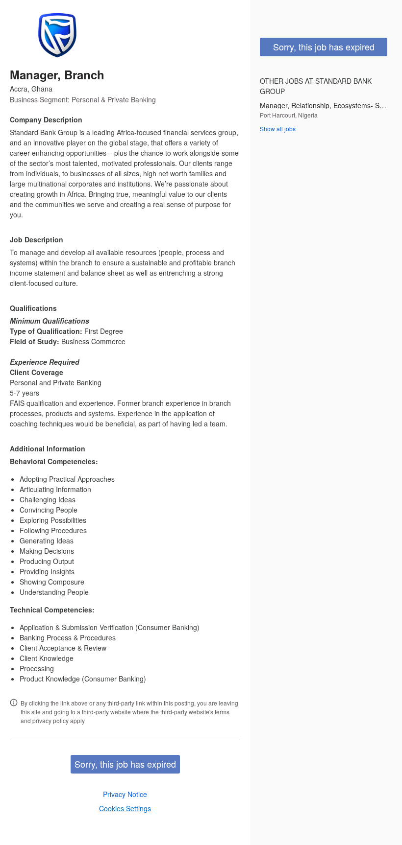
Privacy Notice (125, 794)
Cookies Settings (125, 808)
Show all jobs (278, 128)
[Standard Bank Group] (56, 35)
